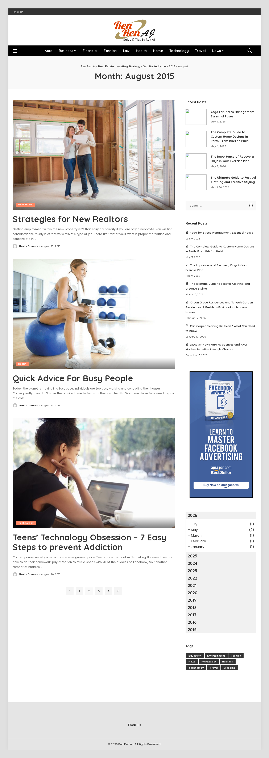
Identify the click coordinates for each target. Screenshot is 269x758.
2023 (192, 570)
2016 (192, 622)
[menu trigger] (18, 50)
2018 (192, 607)
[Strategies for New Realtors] (94, 155)
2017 (192, 614)
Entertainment (216, 655)
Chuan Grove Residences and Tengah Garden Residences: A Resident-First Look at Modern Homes (219, 307)
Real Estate (25, 204)
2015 (192, 629)
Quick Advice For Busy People (73, 378)
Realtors (227, 661)
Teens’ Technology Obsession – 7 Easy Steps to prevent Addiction (89, 542)
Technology (25, 522)
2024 (192, 563)
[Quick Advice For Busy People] (94, 314)
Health (22, 363)
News (192, 661)
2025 (192, 556)
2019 (192, 600)
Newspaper (209, 661)
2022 (192, 578)
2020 (192, 592)
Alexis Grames (28, 246)
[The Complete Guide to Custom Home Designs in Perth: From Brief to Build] (196, 139)
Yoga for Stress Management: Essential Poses (221, 232)
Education (195, 655)
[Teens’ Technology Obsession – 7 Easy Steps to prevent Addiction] (94, 473)
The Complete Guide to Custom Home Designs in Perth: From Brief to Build (230, 136)
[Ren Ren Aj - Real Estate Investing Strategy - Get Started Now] (134, 30)
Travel (214, 667)
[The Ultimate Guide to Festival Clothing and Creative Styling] (196, 182)
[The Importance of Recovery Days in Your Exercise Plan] (196, 161)
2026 (192, 515)
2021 (192, 585)
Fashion (236, 655)
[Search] (249, 50)
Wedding (229, 667)
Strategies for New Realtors (70, 219)
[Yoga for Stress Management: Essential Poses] (196, 117)
